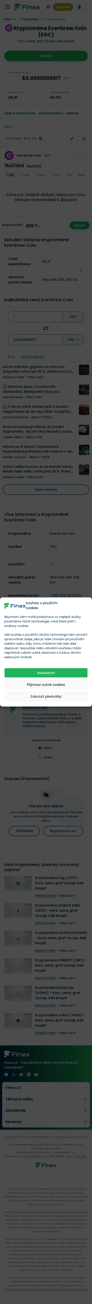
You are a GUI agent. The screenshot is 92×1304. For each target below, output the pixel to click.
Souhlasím (46, 672)
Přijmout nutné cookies (46, 684)
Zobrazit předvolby (46, 696)
